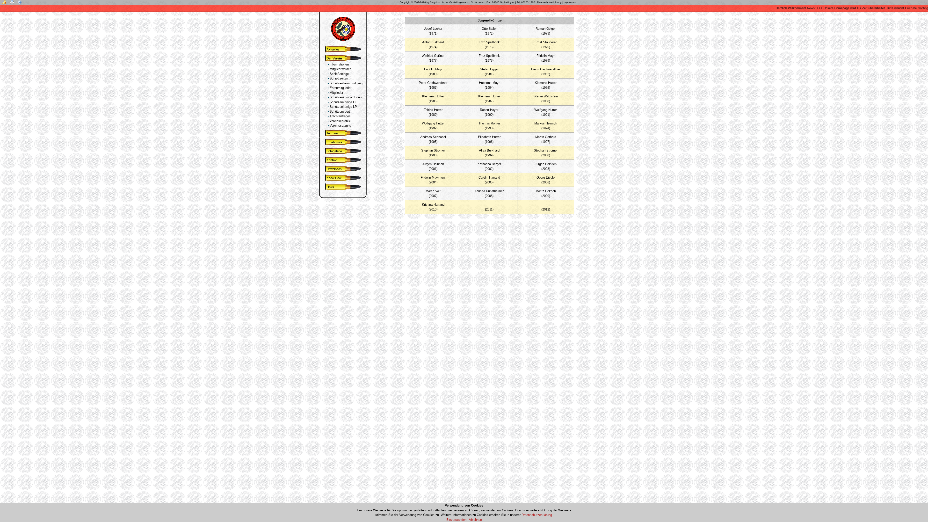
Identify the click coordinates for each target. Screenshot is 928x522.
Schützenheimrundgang (345, 83)
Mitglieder (336, 92)
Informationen (339, 64)
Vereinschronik (339, 121)
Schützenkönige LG (343, 102)
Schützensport (339, 111)
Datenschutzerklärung (537, 515)
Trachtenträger (339, 116)
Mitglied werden (340, 69)
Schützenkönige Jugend (346, 97)
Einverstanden (456, 520)
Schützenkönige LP (343, 107)
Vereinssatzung (340, 125)
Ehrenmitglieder (340, 88)
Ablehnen (475, 520)
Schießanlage (339, 74)
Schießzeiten (338, 78)
